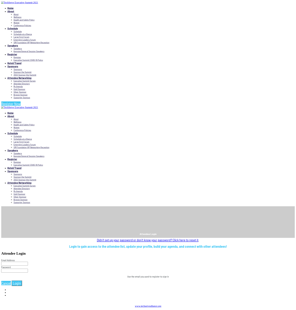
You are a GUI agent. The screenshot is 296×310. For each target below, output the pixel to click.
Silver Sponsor (20, 92)
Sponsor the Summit (22, 72)
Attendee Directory (22, 83)
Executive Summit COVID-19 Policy (28, 60)
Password (6, 267)
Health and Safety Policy (24, 19)
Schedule (12, 28)
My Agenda (18, 86)
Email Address (8, 260)
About (10, 11)
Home (10, 8)
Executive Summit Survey (25, 81)
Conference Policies (22, 25)
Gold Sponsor (19, 89)
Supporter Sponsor (22, 97)
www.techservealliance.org (148, 306)
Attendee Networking (19, 77)
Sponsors (12, 66)
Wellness (17, 17)
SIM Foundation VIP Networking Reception (31, 42)
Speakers (12, 45)
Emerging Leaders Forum (25, 39)
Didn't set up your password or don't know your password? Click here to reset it (147, 240)
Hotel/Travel (14, 63)
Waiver (17, 22)
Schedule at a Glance (23, 34)
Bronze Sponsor (21, 94)
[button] (11, 103)
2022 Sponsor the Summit (25, 75)
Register (12, 54)
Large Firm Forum (21, 37)
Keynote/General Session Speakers (29, 51)
